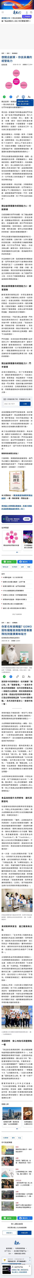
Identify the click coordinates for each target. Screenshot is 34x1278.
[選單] (2, 12)
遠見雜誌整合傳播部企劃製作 (11, 638)
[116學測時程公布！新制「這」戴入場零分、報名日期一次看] (8, 1172)
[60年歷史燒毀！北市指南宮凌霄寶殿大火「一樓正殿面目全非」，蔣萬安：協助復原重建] (8, 1194)
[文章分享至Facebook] (11, 97)
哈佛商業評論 (20, 1248)
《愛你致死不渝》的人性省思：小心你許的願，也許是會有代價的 (24, 1184)
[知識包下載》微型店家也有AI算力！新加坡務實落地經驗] (7, 1270)
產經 (8, 623)
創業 (22, 567)
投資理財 (14, 567)
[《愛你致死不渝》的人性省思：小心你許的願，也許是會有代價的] (8, 1183)
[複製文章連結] (17, 97)
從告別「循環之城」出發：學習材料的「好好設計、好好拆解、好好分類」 (24, 1161)
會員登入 (9, 1233)
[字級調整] (29, 97)
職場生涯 (5, 567)
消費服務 (14, 623)
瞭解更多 (17, 6)
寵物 (13, 1138)
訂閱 (25, 404)
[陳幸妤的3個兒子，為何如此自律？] (8, 1150)
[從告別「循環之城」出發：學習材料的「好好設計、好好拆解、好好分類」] (8, 1161)
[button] (18, 552)
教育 (8, 53)
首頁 (3, 53)
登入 (18, 104)
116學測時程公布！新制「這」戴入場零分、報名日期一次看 (24, 1172)
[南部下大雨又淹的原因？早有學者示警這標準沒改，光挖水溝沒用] (8, 1206)
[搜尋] (31, 12)
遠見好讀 (4, 64)
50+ (9, 1253)
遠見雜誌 (9, 1248)
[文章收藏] (23, 97)
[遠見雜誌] (17, 12)
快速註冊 (24, 1233)
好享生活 (18, 1180)
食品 (19, 1138)
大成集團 (5, 1138)
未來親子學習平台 (20, 1251)
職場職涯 (14, 53)
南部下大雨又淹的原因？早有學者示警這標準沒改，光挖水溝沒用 (24, 1206)
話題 (17, 1158)
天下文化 (7, 1251)
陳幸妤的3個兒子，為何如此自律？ (24, 1150)
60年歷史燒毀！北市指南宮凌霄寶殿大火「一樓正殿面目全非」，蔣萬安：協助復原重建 (24, 1195)
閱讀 (28, 567)
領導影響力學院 (20, 1253)
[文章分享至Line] (4, 97)
